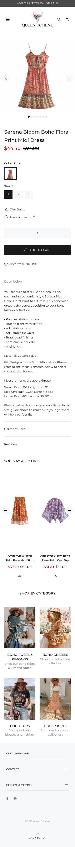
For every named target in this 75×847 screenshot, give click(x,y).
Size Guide (17, 209)
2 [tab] (32, 117)
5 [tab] (40, 117)
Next (69, 78)
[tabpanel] (37, 76)
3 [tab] (35, 117)
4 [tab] (37, 117)
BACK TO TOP (37, 837)
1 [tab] (29, 117)
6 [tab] (43, 117)
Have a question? (22, 217)
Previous (6, 78)
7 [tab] (46, 117)
